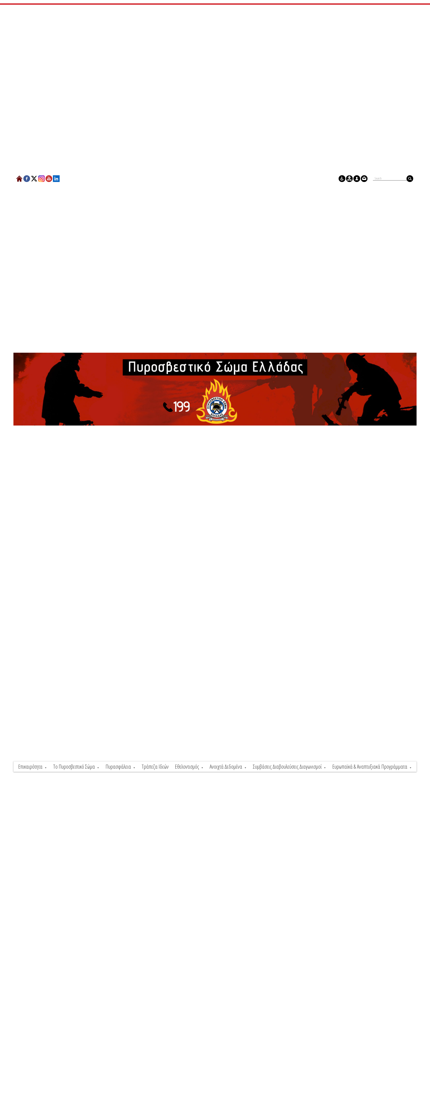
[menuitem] (32, 766)
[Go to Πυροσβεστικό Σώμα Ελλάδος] (215, 389)
